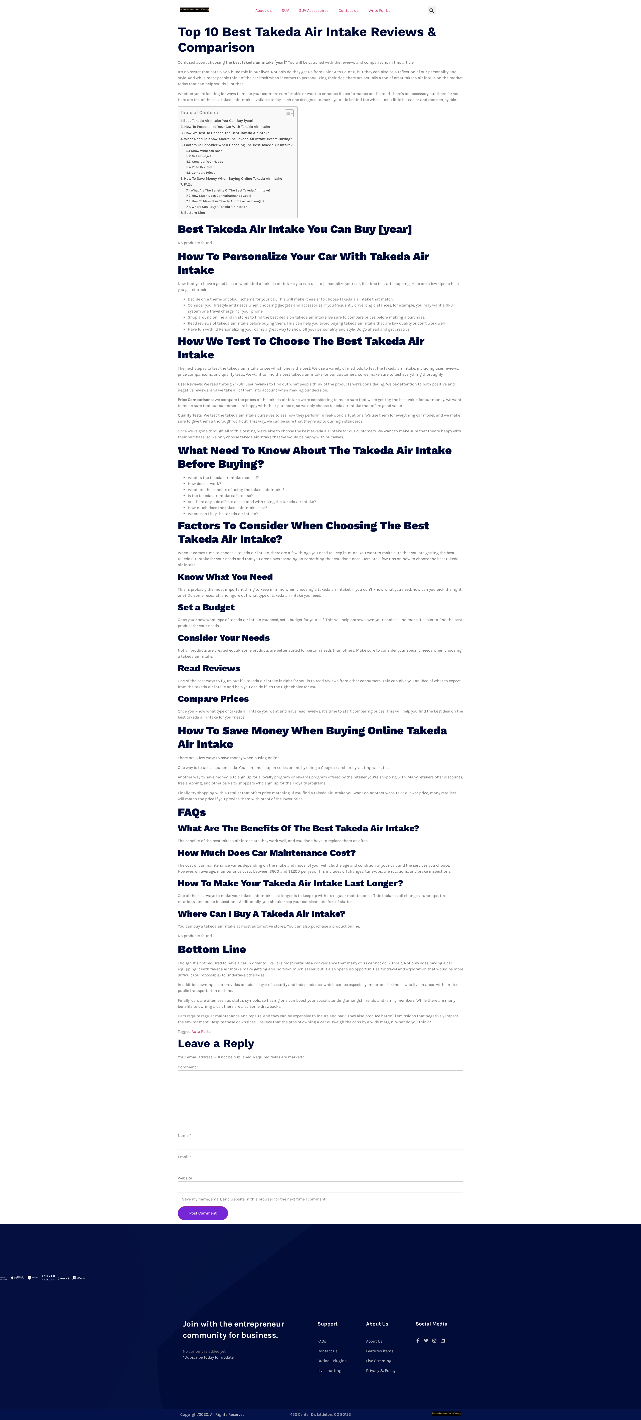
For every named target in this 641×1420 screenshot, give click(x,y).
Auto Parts (201, 1031)
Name (184, 1135)
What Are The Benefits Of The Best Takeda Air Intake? (231, 190)
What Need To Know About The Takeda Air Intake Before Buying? (238, 139)
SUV (285, 10)
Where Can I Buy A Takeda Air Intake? (219, 207)
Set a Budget (201, 156)
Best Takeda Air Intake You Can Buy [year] (218, 121)
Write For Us (379, 10)
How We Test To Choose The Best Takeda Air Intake (226, 133)
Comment (188, 1067)
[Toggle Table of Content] (286, 113)
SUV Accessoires (314, 10)
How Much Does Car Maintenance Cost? (221, 195)
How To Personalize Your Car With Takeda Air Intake (227, 127)
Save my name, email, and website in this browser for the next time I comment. (254, 1199)
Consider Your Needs (207, 161)
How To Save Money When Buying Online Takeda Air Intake (233, 178)
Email (184, 1156)
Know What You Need (207, 151)
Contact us (349, 10)
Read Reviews (202, 167)
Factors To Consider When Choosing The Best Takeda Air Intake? (238, 145)
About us (263, 10)
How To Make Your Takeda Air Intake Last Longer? (228, 201)
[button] (432, 10)
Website (185, 1178)
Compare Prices (203, 172)
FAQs (188, 184)
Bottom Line (194, 213)
